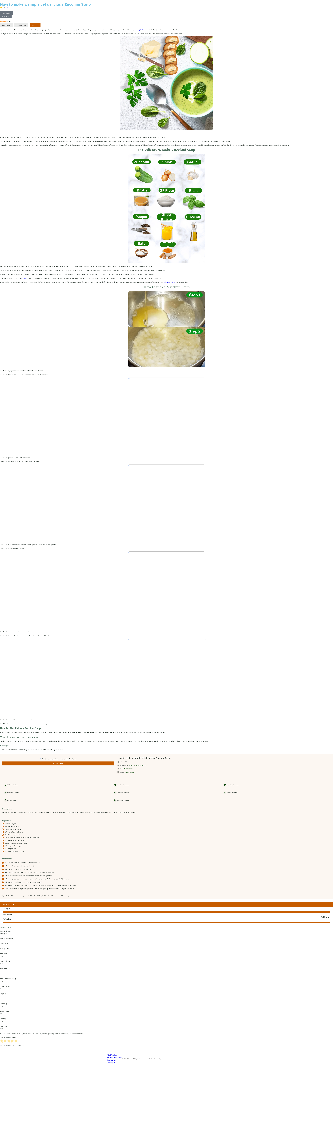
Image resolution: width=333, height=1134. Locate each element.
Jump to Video (22, 25)
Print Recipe (35, 25)
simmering (132, 765)
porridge (138, 765)
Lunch (127, 772)
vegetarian (140, 30)
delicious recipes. (169, 282)
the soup (24, 278)
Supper (132, 772)
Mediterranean (128, 769)
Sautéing (144, 765)
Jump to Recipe (6, 25)
